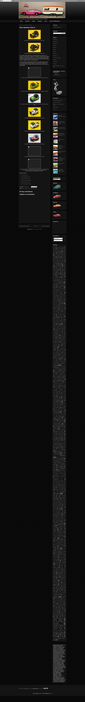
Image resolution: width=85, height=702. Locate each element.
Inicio (35, 226)
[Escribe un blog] (32, 186)
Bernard (55, 264)
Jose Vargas (29, 688)
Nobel (57, 523)
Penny (54, 528)
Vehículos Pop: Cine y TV (59, 622)
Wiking (63, 633)
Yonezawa (55, 61)
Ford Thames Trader (57, 388)
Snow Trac (55, 586)
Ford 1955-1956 (62, 368)
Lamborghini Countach (58, 431)
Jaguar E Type (61, 419)
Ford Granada (55, 377)
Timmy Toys (60, 593)
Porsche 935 (55, 555)
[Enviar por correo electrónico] (31, 186)
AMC (54, 253)
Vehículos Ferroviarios (58, 618)
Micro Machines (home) (26, 176)
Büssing (54, 277)
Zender (63, 637)
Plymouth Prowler (56, 543)
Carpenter (59, 279)
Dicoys (63, 322)
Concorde (58, 315)
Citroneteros (55, 107)
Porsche (58, 548)
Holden (54, 401)
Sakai (64, 577)
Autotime (63, 258)
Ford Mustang (62, 380)
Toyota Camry (55, 600)
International (60, 416)
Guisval (59, 398)
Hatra (54, 399)
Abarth (54, 246)
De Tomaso (63, 320)
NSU (57, 524)
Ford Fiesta (56, 376)
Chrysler (62, 302)
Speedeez (58, 587)
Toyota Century (63, 601)
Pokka (63, 544)
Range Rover (61, 559)
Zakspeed (58, 637)
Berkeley (64, 263)
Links (46, 21)
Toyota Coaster (57, 602)
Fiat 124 (62, 358)
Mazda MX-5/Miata (59, 463)
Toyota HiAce (62, 605)
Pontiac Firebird (56, 547)
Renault (63, 562)
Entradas (56, 238)
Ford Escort (58, 374)
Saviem (63, 578)
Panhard (59, 527)
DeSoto (63, 321)
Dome (58, 337)
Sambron (59, 578)
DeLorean (55, 321)
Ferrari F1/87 (62, 354)
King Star (56, 427)
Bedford (58, 263)
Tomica (54, 45)
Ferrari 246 (60, 348)
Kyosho (54, 429)
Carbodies (62, 278)
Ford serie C (63, 383)
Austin (58, 257)
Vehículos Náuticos (56, 621)
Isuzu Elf (57, 418)
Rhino (63, 573)
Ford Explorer (56, 375)
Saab (61, 577)
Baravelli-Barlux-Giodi (56, 261)
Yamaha (61, 635)
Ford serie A (58, 383)
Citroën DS (55, 308)
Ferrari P (63, 356)
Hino (63, 400)
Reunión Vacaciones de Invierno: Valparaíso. (61, 147)
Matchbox (55, 39)
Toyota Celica (62, 600)
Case (63, 279)
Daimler (58, 320)
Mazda (61, 458)
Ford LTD (62, 378)
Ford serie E (55, 385)
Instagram (40, 21)
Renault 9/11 (55, 568)
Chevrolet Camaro (57, 287)
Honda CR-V (63, 404)
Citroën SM (59, 311)
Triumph (59, 614)
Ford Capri (63, 369)
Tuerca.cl (55, 109)
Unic (59, 615)
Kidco (60, 426)
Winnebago (63, 634)
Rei (58, 560)
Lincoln (62, 438)
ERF (54, 341)
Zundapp (54, 638)
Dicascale (58, 322)
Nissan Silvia (61, 520)
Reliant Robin (62, 561)
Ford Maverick (55, 379)
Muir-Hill (54, 507)
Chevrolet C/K (60, 286)
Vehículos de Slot (61, 617)
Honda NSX (63, 407)
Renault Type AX (59, 571)
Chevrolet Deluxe (56, 294)
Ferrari (54, 347)
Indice (21, 21)
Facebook (27, 21)
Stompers (55, 55)
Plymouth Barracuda (60, 540)
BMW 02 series (58, 266)
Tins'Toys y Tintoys (57, 57)
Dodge (59, 323)
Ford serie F (62, 385)
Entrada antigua (45, 226)
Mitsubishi (55, 495)
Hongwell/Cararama (56, 411)
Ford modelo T (55, 380)
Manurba (63, 450)
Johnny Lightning (57, 423)
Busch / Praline (59, 275)
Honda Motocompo (61, 406)
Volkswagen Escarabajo (58, 624)
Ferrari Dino (55, 354)
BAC (63, 259)
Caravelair (56, 278)
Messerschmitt (61, 490)
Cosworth (55, 317)
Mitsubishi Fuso (56, 498)
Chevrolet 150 (55, 283)
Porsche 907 (62, 551)
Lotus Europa (58, 446)
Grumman (54, 398)
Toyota (63, 597)
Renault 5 (55, 567)
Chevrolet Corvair (59, 292)
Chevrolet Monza (61, 299)
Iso (56, 417)
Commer (58, 314)
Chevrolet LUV (61, 297)
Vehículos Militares (57, 620)
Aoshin (56, 255)
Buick (54, 275)
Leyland (58, 437)
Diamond (54, 322)
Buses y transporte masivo (59, 276)
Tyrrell (56, 615)
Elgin (57, 340)
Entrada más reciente (24, 226)
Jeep (23, 188)
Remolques (55, 562)
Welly (54, 633)
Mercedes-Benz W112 (59, 483)
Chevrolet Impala (56, 296)
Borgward (57, 273)
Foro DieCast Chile (57, 102)
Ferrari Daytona (61, 353)
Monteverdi (58, 504)
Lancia (62, 434)
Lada (58, 429)
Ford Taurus (62, 387)
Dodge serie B (61, 334)
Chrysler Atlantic (55, 303)
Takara (63, 590)
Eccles (54, 338)
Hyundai (63, 413)
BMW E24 (62, 267)
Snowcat (59, 586)
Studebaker (57, 588)
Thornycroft (55, 592)
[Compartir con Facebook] (35, 186)
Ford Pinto (61, 381)
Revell (59, 573)
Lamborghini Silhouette (56, 434)
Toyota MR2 (61, 608)
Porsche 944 (55, 556)
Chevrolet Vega (56, 302)
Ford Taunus (55, 387)
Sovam (54, 587)
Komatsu (62, 427)
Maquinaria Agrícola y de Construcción (59, 452)
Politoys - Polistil (61, 545)
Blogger (50, 693)
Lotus (58, 444)
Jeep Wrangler (55, 422)
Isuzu (60, 417)
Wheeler (58, 633)
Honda (59, 401)
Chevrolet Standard (56, 301)
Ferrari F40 (55, 355)
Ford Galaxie (61, 376)
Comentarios (57, 240)
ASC (63, 255)
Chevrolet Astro (57, 285)
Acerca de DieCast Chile (55, 21)
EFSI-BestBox (59, 338)
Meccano (59, 467)
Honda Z (61, 409)
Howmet (63, 412)
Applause (59, 255)
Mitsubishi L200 (61, 499)
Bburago (54, 263)
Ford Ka (58, 378)
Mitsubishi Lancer (56, 500)
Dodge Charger (62, 328)
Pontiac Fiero (61, 546)
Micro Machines (31, 188)
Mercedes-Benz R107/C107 (59, 475)
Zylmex (54, 63)
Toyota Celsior (57, 601)
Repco (54, 572)
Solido (63, 586)
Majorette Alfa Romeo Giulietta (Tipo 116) (61, 134)
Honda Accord (59, 402)
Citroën (61, 303)
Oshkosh (58, 525)
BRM (54, 274)
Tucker (64, 614)
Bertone (59, 264)
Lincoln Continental (57, 439)
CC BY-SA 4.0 (40, 688)
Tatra (58, 591)
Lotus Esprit (63, 445)
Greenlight (59, 397)
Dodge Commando (58, 329)
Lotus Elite (58, 445)
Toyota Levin (59, 607)
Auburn (63, 256)
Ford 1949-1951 (55, 368)
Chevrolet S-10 (56, 300)
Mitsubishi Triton (56, 503)
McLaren (54, 467)
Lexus (54, 437)
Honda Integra (62, 405)
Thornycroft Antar (61, 592)
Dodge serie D (56, 335)
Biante (64, 264)
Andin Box (63, 254)
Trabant (56, 614)
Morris (60, 505)
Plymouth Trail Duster (57, 544)
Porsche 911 (62, 552)
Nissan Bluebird (58, 509)
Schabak (62, 579)
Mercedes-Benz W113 (56, 484)
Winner (56, 635)
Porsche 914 (57, 553)
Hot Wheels (55, 41)
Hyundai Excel (55, 414)
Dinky (54, 323)
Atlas (60, 256)
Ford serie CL (56, 384)
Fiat (58, 358)
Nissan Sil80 (59, 519)
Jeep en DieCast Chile (26, 178)
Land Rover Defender (56, 435)
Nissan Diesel (61, 512)
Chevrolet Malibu (56, 298)
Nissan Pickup (58, 517)
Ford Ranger (60, 382)
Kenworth (56, 426)
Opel (54, 525)
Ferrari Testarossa (58, 357)
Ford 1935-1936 (59, 366)
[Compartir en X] (34, 186)
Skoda (63, 585)
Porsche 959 (55, 557)
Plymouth (63, 539)
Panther (63, 527)
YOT (54, 637)
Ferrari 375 (55, 351)
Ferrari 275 (58, 349)
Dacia (59, 319)
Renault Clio (60, 568)
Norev (54, 49)
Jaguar (54, 419)
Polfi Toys (54, 545)
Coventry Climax (62, 317)
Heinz (57, 399)
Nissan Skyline (56, 521)
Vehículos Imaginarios (58, 619)
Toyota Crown (62, 604)
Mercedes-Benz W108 (56, 481)
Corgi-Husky (60, 316)
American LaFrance (61, 253)
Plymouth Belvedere (56, 541)
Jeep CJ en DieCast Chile (26, 180)
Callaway (64, 277)
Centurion (60, 280)
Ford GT (61, 377)
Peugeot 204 (62, 529)
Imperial (59, 415)
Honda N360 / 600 (56, 407)
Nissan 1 (64, 508)
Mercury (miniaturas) (60, 489)
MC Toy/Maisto (60, 466)
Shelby (58, 582)
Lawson (58, 436)
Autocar (59, 258)
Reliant (63, 560)
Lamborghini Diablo (56, 432)
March (63, 453)
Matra (64, 457)
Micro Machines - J (25, 175)
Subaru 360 (55, 589)
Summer (59, 589)
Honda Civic (58, 404)
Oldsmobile (61, 524)
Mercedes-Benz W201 (60, 487)
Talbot (54, 591)
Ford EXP (63, 374)
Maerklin (59, 448)
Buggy (63, 274)
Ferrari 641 (60, 351)
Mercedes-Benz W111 (62, 482)
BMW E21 (58, 267)
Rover (54, 577)
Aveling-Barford (57, 259)
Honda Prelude (57, 408)
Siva (60, 585)
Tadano (59, 590)
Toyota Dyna (57, 605)
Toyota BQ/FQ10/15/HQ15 (59, 599)
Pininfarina (61, 536)
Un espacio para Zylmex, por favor (61, 128)
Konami (54, 47)
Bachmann (54, 260)
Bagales (56, 74)
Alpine (59, 252)
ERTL (58, 341)
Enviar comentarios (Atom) (37, 229)
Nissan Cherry (61, 511)
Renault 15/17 (55, 565)
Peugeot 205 (55, 530)
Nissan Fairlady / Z (57, 513)
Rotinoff (62, 576)
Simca (56, 585)
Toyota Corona (61, 603)
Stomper (63, 587)
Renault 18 (55, 566)
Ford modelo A (61, 379)
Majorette (55, 43)
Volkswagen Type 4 (56, 632)
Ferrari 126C (62, 347)
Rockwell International (60, 575)
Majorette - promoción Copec (61, 116)
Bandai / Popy (61, 260)
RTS (58, 577)
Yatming (54, 59)
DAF (63, 319)
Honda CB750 (59, 403)
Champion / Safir (56, 281)
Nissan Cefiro (55, 511)
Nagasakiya (61, 507)
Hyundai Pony (62, 414)
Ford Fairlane (62, 375)
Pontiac (54, 546)
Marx (54, 454)
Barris (63, 261)
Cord (54, 316)
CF (63, 280)
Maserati (58, 454)
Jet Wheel (62, 422)
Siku (64, 584)
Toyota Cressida (55, 604)
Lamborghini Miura (60, 433)
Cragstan (56, 318)
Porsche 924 (56, 554)
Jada (63, 418)
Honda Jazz (55, 406)
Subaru (62, 588)
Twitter (33, 21)
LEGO (63, 436)
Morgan (56, 505)
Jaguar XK (55, 420)
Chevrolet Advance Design (61, 284)
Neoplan (54, 508)
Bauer (60, 262)
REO (63, 571)
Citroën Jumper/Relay (57, 310)
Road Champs (56, 574)
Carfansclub (55, 279)
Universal (63, 615)
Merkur (54, 490)
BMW (64, 265)
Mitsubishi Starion (56, 502)
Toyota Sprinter (56, 612)
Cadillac (58, 277)
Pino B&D (55, 537)
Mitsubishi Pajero (61, 501)
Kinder (64, 426)
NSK (54, 524)
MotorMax (62, 506)
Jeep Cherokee (55, 421)
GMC (54, 396)
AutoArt (63, 257)
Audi (54, 257)
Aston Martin (55, 256)
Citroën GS (62, 309)
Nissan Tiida (59, 522)
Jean (59, 420)
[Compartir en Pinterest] (36, 186)
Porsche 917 (63, 553)
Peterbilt (61, 528)
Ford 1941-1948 (61, 367)
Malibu (59, 450)
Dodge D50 (60, 330)
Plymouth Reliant (62, 543)
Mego (63, 467)
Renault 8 (62, 567)
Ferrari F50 (60, 355)
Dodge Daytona (59, 331)
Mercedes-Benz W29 (56, 488)
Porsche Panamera (56, 558)
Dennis (60, 321)
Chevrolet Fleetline (61, 295)
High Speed (55, 400)
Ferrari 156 (55, 348)
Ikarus (54, 415)
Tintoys (58, 594)
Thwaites (54, 593)
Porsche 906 (56, 551)
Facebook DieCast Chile (58, 100)
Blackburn (55, 265)
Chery (54, 282)
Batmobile (55, 262)
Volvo (62, 632)
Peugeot (55, 529)
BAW (63, 262)
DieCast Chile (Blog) (22, 688)
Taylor (63, 591)
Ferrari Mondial (58, 356)
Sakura (55, 578)
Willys (35, 188)
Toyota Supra (55, 613)
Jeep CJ (26, 188)
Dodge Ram (59, 333)
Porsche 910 (55, 552)
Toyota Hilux (55, 606)
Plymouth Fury (61, 542)
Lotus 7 (54, 445)
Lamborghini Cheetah (59, 430)
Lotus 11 (62, 444)
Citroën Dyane (55, 309)
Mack (59, 447)
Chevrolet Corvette (57, 293)
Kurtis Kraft (62, 428)
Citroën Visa (55, 313)
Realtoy (54, 560)
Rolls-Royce (55, 576)
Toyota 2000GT (58, 598)
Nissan (58, 508)
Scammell (54, 579)
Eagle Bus (62, 337)
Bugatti (58, 274)
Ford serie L (57, 386)
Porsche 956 (62, 556)
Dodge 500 (58, 325)
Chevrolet (60, 282)
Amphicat (55, 254)
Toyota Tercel (62, 613)
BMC (60, 265)
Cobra (54, 314)
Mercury (63, 488)
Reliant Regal (55, 561)
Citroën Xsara (61, 313)
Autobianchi (55, 258)
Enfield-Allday (62, 340)
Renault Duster (59, 569)
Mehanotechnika (55, 468)
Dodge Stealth (59, 336)
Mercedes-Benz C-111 (60, 471)
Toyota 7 (64, 598)
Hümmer (58, 413)
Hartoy (63, 398)
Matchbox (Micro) (59, 457)
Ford (55, 365)
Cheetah (63, 281)
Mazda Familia (55, 462)
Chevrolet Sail (62, 300)
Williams (54, 634)
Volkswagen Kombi (57, 627)
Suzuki (55, 590)
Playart (54, 51)
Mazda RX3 (60, 465)
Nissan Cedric (61, 510)
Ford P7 (56, 381)
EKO (54, 340)
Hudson (54, 413)
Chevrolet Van (62, 301)
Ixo (60, 418)
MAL (56, 450)
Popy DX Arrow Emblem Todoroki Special (61, 122)
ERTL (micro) (63, 341)
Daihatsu (54, 320)
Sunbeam (64, 589)
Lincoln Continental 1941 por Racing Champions (61, 159)
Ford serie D (62, 384)
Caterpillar (55, 280)
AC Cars (62, 246)
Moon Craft (63, 504)
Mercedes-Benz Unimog (58, 480)
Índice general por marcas (26, 183)
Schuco (54, 53)
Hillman (60, 400)
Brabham (62, 273)
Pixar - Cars (61, 537)
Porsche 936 (62, 555)
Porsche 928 (62, 554)
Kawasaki (63, 425)
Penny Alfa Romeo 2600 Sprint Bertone (61, 170)
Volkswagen (56, 623)
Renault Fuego (59, 570)
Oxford (63, 526)
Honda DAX (56, 405)
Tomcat (62, 595)
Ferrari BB (59, 352)
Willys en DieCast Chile (26, 182)
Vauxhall (56, 616)
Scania (59, 579)
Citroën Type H (61, 312)
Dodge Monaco (58, 332)
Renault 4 (62, 566)
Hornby (63, 411)
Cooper (63, 315)
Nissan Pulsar (59, 518)
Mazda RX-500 (58, 464)
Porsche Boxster (61, 557)
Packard (54, 527)
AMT (59, 254)
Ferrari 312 (61, 350)
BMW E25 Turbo (56, 268)
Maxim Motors (56, 458)
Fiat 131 (62, 359)
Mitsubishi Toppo (62, 502)
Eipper (63, 339)
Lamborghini (62, 429)
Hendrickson (62, 399)
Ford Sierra (62, 386)
